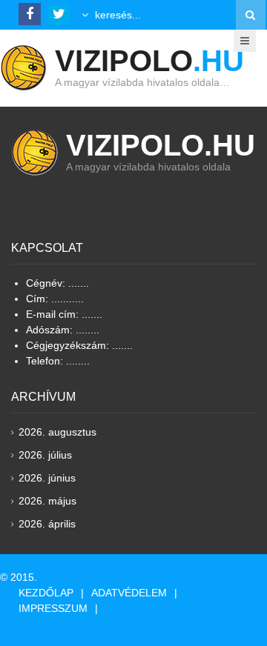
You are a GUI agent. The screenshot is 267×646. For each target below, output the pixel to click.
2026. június (47, 478)
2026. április (47, 524)
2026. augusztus (57, 432)
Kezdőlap (46, 593)
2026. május (47, 501)
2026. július (45, 455)
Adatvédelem (129, 593)
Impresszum (53, 608)
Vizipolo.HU (160, 145)
